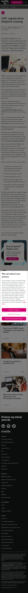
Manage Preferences (14, 314)
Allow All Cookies (14, 310)
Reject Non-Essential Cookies (14, 318)
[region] (14, 296)
